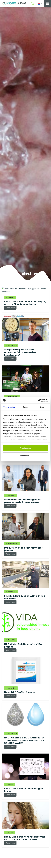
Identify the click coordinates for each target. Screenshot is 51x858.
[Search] (32, 3)
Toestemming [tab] (9, 407)
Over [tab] (42, 407)
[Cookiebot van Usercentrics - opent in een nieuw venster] (38, 400)
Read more (10, 308)
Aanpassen (24, 456)
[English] (40, 4)
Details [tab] (25, 407)
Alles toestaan (25, 448)
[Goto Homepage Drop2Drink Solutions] (14, 3)
